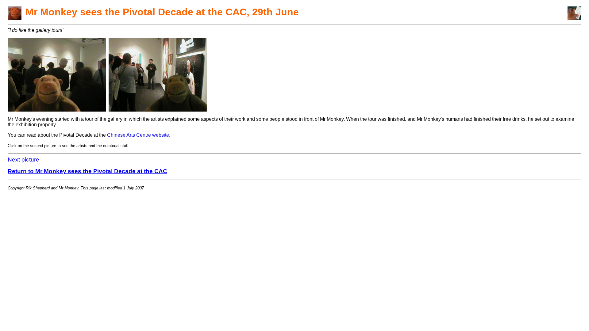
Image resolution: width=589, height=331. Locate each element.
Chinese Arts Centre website (138, 135)
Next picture (23, 159)
